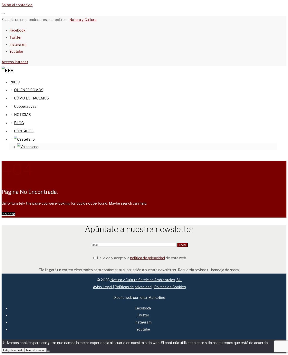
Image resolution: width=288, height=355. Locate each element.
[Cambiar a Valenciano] (27, 147)
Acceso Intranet (15, 62)
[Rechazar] (48, 351)
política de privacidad (147, 258)
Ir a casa (8, 214)
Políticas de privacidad (133, 287)
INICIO (14, 82)
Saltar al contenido (17, 5)
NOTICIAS (22, 115)
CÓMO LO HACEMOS (31, 98)
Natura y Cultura (82, 20)
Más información (35, 350)
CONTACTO (24, 131)
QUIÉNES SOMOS (28, 90)
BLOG (19, 123)
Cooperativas (25, 106)
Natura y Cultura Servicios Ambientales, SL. (146, 280)
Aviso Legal (103, 287)
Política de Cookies (170, 287)
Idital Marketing (152, 297)
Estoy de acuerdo (13, 350)
